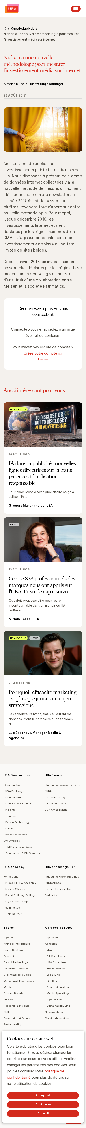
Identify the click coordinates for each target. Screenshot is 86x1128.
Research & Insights (16, 1005)
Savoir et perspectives (59, 889)
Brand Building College (20, 895)
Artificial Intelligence (17, 943)
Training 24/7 (13, 913)
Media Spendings (58, 993)
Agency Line (55, 999)
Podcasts (51, 895)
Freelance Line (56, 968)
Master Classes (15, 889)
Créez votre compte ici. (43, 353)
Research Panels (16, 834)
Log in (43, 359)
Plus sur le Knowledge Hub (62, 876)
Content (10, 815)
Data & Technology (17, 822)
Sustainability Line (58, 1005)
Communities (12, 784)
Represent (51, 937)
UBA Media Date (55, 803)
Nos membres (54, 1011)
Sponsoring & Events (17, 1018)
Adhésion (51, 943)
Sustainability (12, 1024)
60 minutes (12, 907)
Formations (11, 876)
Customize (43, 1104)
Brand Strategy (13, 949)
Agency (8, 937)
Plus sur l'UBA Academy (20, 882)
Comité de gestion (57, 1018)
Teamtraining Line (58, 987)
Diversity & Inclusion (17, 968)
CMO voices (12, 840)
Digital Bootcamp (16, 901)
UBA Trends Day (55, 797)
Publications (53, 882)
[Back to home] (12, 8)
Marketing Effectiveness (19, 980)
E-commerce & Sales (17, 974)
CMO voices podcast (19, 846)
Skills (7, 1011)
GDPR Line (53, 980)
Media (9, 828)
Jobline (49, 949)
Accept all (43, 1095)
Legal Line (53, 974)
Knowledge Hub (22, 28)
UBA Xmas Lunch (56, 809)
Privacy (8, 999)
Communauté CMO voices (22, 853)
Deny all (43, 1113)
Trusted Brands (13, 993)
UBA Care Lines (55, 956)
